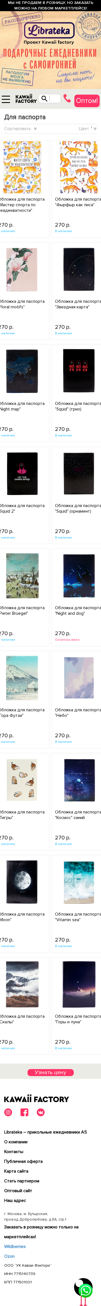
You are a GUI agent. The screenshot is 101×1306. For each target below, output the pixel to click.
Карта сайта (16, 1171)
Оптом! (87, 101)
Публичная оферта (23, 1161)
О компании (15, 1142)
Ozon (9, 1256)
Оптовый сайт (18, 1191)
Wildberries (15, 1246)
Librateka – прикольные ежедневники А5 (45, 1132)
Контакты (13, 1151)
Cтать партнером (21, 1181)
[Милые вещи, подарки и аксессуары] (26, 100)
